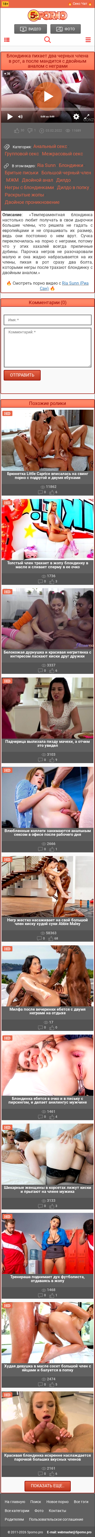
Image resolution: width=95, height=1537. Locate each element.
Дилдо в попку (73, 187)
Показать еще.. (47, 1485)
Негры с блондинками (29, 187)
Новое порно (57, 1502)
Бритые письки (21, 172)
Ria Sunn (46, 165)
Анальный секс (50, 146)
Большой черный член (66, 172)
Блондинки (71, 165)
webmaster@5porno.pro (75, 1532)
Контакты (57, 1511)
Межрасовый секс (62, 153)
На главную (15, 1502)
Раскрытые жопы (24, 194)
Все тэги (81, 1502)
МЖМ (12, 180)
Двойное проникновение (32, 202)
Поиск (35, 1502)
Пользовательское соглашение (56, 1519)
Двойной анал (37, 180)
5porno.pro (35, 1532)
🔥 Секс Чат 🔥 (80, 4)
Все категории (17, 1511)
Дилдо (63, 180)
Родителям (14, 1519)
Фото (39, 1511)
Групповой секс (22, 153)
